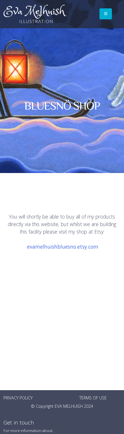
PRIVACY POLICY (18, 398)
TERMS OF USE (93, 398)
